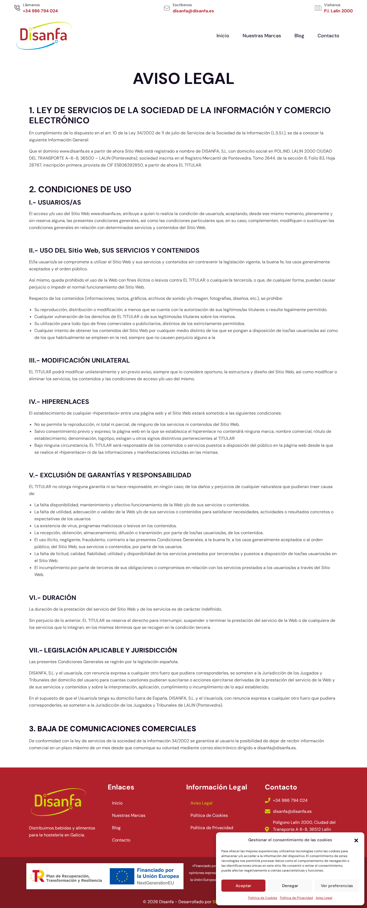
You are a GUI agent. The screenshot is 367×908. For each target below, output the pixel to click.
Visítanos (332, 4)
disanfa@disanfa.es (276, 748)
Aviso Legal (324, 898)
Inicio (223, 35)
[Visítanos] (318, 8)
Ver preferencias (337, 885)
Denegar (290, 885)
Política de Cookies (262, 898)
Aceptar (243, 885)
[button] (356, 840)
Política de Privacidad (296, 898)
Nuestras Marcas (262, 35)
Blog (299, 35)
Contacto (328, 35)
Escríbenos (182, 4)
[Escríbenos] (167, 8)
